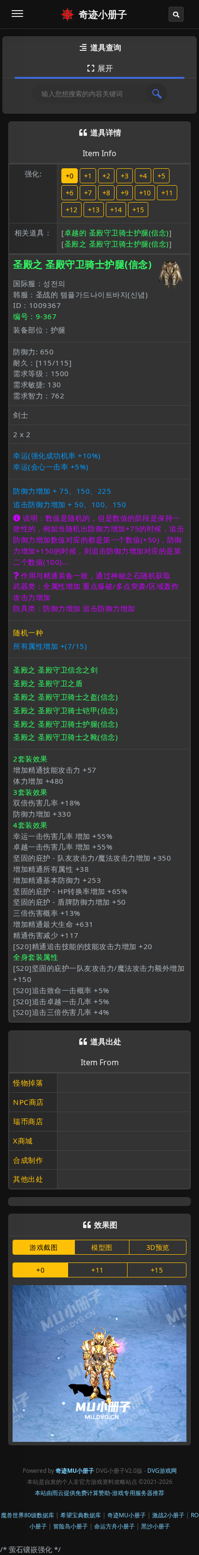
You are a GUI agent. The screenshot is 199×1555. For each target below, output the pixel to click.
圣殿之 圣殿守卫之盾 (48, 683)
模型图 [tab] (102, 1247)
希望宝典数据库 (80, 1515)
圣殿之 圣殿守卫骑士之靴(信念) (65, 737)
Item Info (99, 153)
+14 (116, 209)
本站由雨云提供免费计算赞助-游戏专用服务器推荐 (99, 1493)
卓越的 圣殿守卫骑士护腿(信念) (116, 232)
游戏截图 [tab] (43, 1247)
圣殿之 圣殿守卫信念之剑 (55, 670)
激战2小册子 (168, 1515)
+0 (69, 175)
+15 (138, 209)
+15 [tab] (157, 1270)
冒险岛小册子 (70, 1526)
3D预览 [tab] (158, 1247)
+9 (124, 192)
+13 (94, 209)
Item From (100, 1062)
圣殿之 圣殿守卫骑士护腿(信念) (116, 244)
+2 (106, 175)
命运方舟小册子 (114, 1526)
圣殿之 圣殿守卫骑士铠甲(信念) (65, 710)
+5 (161, 175)
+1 (88, 175)
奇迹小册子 (103, 14)
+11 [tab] (97, 1270)
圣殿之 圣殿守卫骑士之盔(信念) (65, 697)
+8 (106, 192)
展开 (100, 68)
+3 (124, 175)
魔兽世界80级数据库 (27, 1515)
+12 (71, 209)
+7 (88, 192)
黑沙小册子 (155, 1526)
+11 (167, 192)
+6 (69, 192)
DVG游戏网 (162, 1471)
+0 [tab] (40, 1270)
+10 (145, 192)
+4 (143, 175)
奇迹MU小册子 (126, 1515)
